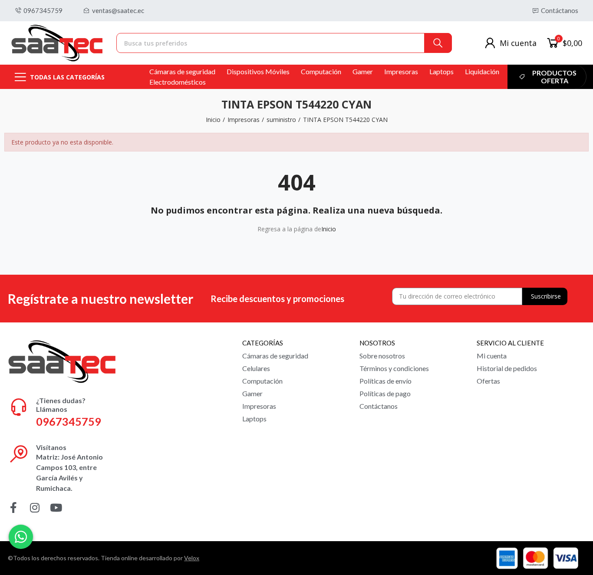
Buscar (438, 43)
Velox (191, 558)
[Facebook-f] (13, 507)
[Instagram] (34, 507)
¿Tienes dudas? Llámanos (61, 404)
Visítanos (51, 447)
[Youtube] (55, 507)
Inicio (328, 229)
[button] (38, 10)
